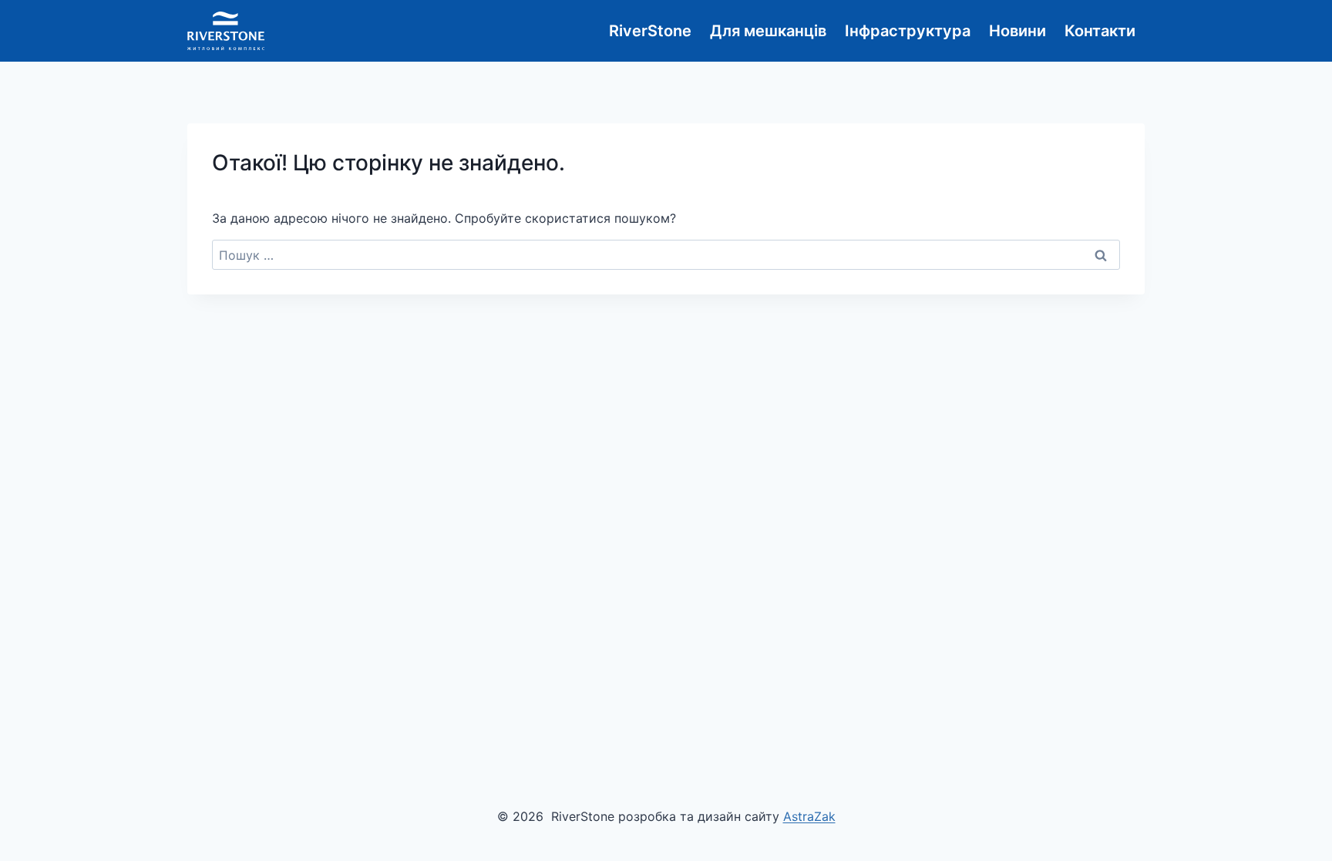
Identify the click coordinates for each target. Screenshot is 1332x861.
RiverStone (650, 31)
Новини (1017, 31)
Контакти (1100, 31)
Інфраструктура (907, 31)
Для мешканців (768, 31)
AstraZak (809, 816)
